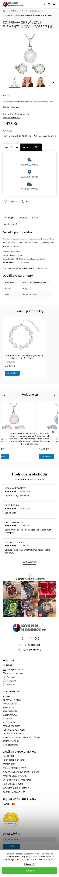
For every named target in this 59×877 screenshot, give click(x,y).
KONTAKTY (8, 696)
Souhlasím (29, 870)
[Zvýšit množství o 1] (16, 147)
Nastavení (30, 864)
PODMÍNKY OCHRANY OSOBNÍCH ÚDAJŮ (21, 737)
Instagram (29, 638)
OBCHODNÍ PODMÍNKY (13, 733)
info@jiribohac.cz (32, 644)
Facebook (22, 638)
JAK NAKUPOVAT (10, 715)
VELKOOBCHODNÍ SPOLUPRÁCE (17, 780)
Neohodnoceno (22, 114)
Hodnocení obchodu (29, 474)
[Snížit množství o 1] (6, 147)
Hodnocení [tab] (10, 224)
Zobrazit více (30, 561)
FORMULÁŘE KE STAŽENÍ (14, 730)
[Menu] (54, 4)
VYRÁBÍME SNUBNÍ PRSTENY (16, 788)
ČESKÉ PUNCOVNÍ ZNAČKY (15, 776)
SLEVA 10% (8, 718)
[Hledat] (44, 4)
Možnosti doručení (47, 136)
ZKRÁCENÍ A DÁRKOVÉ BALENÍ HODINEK (21, 772)
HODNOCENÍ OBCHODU (14, 760)
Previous (6, 395)
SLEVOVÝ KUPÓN (10, 722)
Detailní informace (11, 107)
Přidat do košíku (31, 147)
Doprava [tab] (23, 217)
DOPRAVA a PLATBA (12, 700)
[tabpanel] (24, 348)
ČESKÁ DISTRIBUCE (11, 726)
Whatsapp (37, 638)
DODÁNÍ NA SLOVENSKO (14, 792)
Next (54, 395)
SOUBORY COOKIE (11, 741)
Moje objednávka (10, 744)
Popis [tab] (11, 217)
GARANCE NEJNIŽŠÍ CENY (14, 768)
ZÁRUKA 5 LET (9, 764)
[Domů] (4, 10)
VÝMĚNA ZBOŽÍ (10, 703)
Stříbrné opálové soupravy (34, 282)
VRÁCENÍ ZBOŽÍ (10, 711)
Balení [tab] (35, 217)
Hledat (12, 846)
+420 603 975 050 (32, 650)
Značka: (12, 117)
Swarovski (22, 102)
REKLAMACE (8, 707)
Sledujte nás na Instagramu (30, 579)
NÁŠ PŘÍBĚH (8, 756)
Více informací (49, 859)
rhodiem (43, 259)
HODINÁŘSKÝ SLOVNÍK (13, 784)
